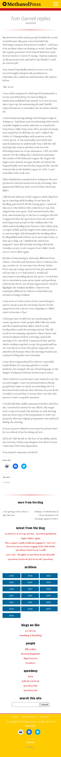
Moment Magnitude (30, 653)
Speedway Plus (30, 685)
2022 (48, 575)
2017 (30, 588)
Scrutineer (30, 662)
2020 (30, 582)
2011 (30, 602)
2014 (30, 595)
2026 (11, 575)
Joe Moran (30, 630)
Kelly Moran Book (30, 681)
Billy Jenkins (30, 649)
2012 (11, 602)
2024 (30, 575)
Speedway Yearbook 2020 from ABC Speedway (30, 559)
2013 (48, 595)
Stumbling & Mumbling (30, 635)
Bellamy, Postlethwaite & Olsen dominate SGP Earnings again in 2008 (46, 515)
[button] (55, 4)
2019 (48, 582)
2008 (30, 608)
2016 (48, 588)
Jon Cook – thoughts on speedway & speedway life (30, 554)
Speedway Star (31, 690)
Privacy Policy (29, 717)
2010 (48, 602)
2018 (11, 588)
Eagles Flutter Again (30, 538)
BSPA (30, 676)
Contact (44, 717)
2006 (11, 615)
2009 (11, 608)
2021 (11, 582)
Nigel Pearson (30, 658)
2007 (48, 608)
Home (14, 717)
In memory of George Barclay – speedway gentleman (30, 533)
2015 (11, 595)
